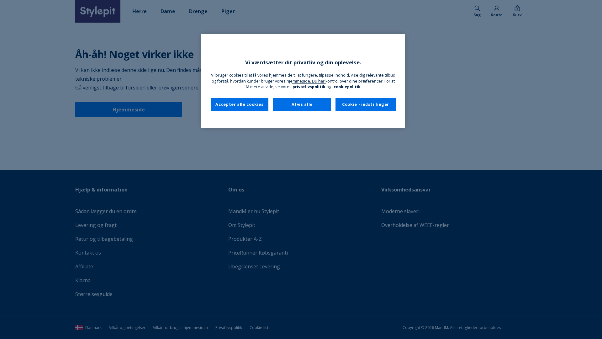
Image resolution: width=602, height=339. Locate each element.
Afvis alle (302, 104)
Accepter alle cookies (239, 104)
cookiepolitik (347, 86)
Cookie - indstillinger (365, 104)
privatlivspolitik (309, 86)
